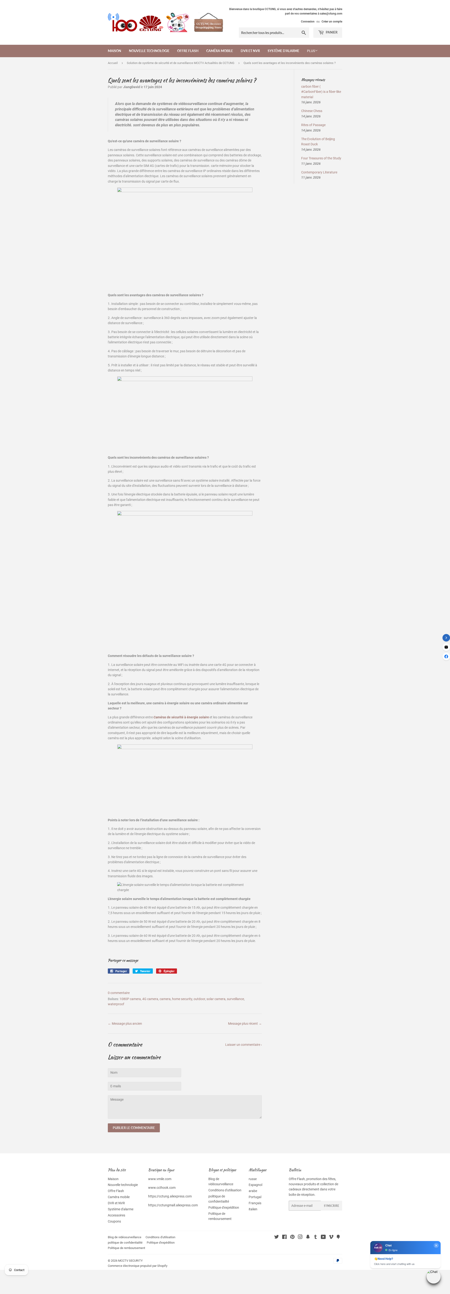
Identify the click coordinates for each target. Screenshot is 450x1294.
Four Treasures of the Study (321, 158)
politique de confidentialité (125, 1242)
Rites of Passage (313, 125)
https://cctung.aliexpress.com (170, 1196)
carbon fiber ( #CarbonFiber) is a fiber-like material (321, 92)
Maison (114, 51)
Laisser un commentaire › (243, 1044)
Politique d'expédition (223, 1207)
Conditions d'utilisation (224, 1190)
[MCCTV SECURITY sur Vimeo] (331, 1237)
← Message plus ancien (125, 1023)
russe (253, 1179)
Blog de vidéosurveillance (124, 1237)
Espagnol (255, 1185)
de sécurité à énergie (181, 717)
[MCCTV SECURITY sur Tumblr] (315, 1237)
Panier (331, 32)
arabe (253, 1191)
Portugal (255, 1197)
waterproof (116, 1004)
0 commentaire (119, 993)
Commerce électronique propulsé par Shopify (137, 1266)
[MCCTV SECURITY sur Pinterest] (292, 1237)
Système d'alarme (283, 51)
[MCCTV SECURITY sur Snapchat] (308, 1237)
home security (182, 999)
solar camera (215, 999)
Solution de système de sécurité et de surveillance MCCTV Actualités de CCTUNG (180, 63)
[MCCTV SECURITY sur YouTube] (323, 1237)
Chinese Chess (311, 111)
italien (253, 1209)
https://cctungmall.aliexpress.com (173, 1205)
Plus (311, 51)
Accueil (113, 63)
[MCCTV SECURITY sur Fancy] (338, 1237)
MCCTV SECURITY (130, 1260)
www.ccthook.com (162, 1187)
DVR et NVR (250, 51)
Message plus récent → (245, 1023)
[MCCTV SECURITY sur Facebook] (284, 1237)
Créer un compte (332, 21)
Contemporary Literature (319, 172)
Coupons (114, 1221)
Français (255, 1203)
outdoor (199, 999)
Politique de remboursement (126, 1248)
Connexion (308, 21)
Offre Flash (188, 51)
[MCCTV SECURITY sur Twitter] (276, 1237)
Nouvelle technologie (149, 51)
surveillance (235, 999)
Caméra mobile (219, 51)
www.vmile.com (159, 1179)
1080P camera (130, 999)
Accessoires (116, 1215)
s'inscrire (331, 1206)
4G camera (150, 999)
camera (165, 999)
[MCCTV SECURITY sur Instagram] (300, 1237)
